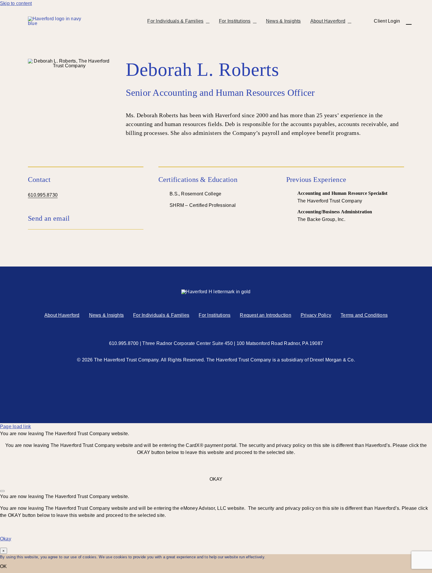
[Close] (2, 491)
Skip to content (16, 3)
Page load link (15, 426)
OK (3, 566)
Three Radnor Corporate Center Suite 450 (187, 343)
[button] (85, 218)
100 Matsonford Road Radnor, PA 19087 (280, 343)
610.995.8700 (124, 343)
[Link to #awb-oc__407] (408, 21)
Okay (5, 538)
